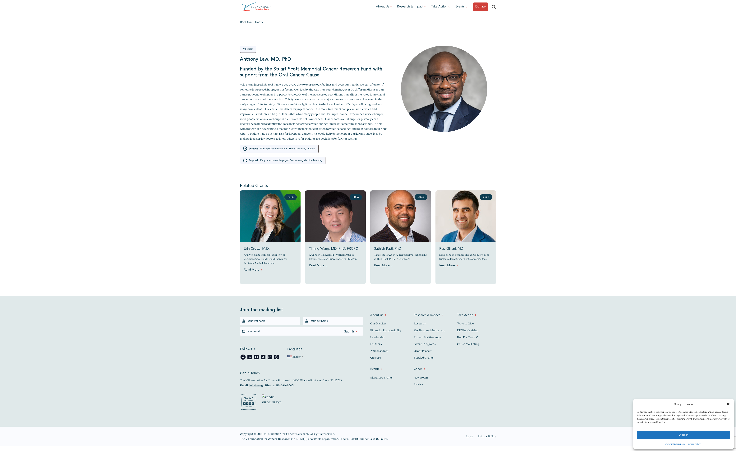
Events (460, 6)
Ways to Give (465, 323)
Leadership (377, 337)
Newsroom (421, 377)
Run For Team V (467, 337)
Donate (480, 6)
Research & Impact (410, 6)
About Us (382, 6)
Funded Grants (424, 358)
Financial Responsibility (385, 330)
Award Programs (425, 344)
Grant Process (423, 351)
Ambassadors (379, 351)
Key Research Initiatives (429, 330)
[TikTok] (263, 359)
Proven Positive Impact (429, 337)
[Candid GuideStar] (273, 402)
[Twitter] (250, 359)
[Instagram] (256, 359)
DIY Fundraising (467, 330)
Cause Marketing (468, 344)
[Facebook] (243, 359)
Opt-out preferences (675, 443)
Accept (683, 435)
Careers (375, 358)
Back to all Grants (251, 22)
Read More (251, 269)
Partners (376, 344)
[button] (728, 404)
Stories (418, 384)
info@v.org (256, 385)
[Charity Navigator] (248, 402)
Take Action (439, 6)
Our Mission (378, 323)
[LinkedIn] (270, 359)
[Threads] (277, 359)
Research (420, 323)
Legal (469, 436)
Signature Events (381, 377)
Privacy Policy (694, 443)
